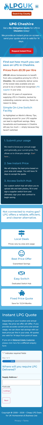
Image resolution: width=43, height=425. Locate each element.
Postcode (6, 386)
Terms (25, 421)
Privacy (18, 421)
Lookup (6, 391)
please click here (9, 343)
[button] (37, 6)
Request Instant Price (21, 51)
